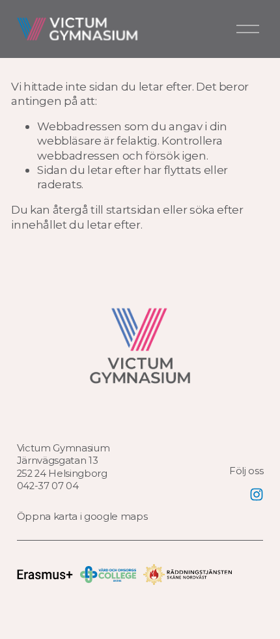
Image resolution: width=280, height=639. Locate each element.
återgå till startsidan (107, 209)
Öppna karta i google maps (82, 516)
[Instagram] (256, 494)
